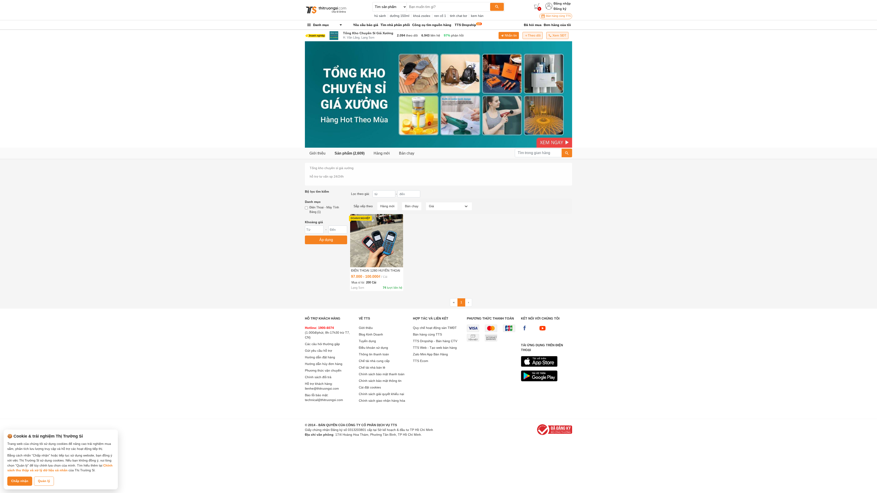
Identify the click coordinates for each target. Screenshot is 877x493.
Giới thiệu (317, 153)
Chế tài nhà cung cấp (374, 361)
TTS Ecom (420, 361)
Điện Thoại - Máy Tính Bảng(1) (324, 210)
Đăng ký (560, 8)
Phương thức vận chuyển (323, 370)
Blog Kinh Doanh (371, 334)
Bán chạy (406, 153)
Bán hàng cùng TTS (558, 16)
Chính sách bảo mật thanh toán (381, 374)
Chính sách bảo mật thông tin (380, 381)
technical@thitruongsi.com (324, 400)
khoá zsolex (421, 16)
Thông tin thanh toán (374, 354)
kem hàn (477, 16)
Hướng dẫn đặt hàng (320, 357)
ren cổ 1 (440, 16)
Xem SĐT (559, 35)
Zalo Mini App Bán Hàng (430, 354)
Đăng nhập (562, 3)
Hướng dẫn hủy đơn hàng (323, 364)
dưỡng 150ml (399, 16)
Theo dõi (534, 35)
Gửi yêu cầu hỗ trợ (318, 350)
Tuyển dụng (367, 341)
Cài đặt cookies (370, 387)
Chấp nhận (19, 481)
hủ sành (380, 16)
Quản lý (44, 481)
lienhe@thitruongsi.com (322, 388)
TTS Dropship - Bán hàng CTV (435, 341)
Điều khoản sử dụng (373, 347)
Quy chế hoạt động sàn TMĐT (435, 328)
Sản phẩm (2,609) (350, 153)
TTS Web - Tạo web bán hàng (435, 347)
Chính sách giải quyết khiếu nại (381, 394)
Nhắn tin (510, 35)
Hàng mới (382, 153)
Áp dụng (326, 240)
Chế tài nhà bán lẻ (372, 367)
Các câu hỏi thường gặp (322, 344)
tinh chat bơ (458, 16)
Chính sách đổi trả (318, 377)
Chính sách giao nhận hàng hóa (382, 400)
